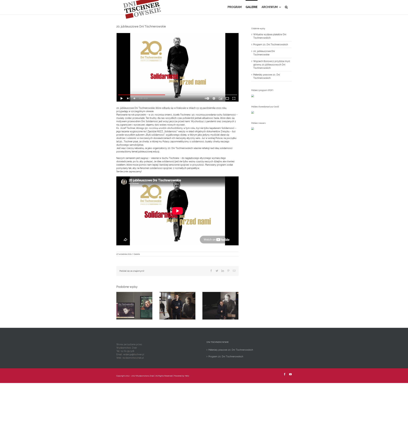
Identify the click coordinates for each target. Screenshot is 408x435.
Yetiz (187, 376)
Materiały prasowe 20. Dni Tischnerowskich (230, 350)
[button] (286, 6)
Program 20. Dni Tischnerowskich (270, 44)
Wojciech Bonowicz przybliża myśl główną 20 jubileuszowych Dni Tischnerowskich (271, 64)
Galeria (137, 254)
